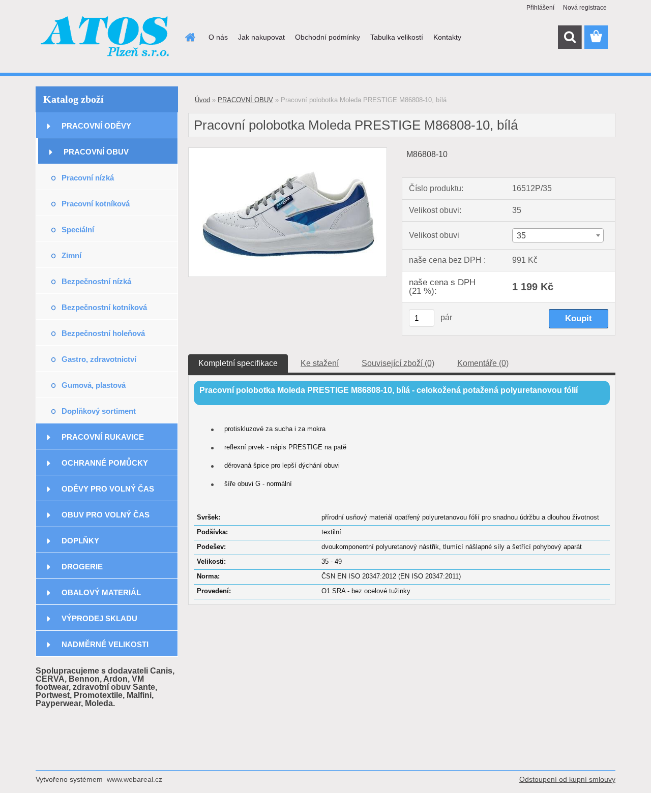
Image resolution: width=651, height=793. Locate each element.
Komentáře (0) (483, 363)
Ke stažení (320, 363)
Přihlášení (540, 7)
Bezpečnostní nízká (96, 281)
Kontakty (447, 37)
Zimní (71, 255)
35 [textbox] (521, 235)
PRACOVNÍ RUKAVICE (103, 437)
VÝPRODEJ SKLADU (99, 618)
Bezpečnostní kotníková (104, 307)
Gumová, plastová (94, 385)
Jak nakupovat (261, 37)
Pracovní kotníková (96, 203)
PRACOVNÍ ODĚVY (96, 125)
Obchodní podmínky (327, 37)
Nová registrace (585, 7)
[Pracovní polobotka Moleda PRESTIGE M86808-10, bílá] (288, 151)
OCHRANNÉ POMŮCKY (105, 463)
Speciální (78, 229)
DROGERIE (82, 566)
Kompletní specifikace (238, 363)
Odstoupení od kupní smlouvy (567, 779)
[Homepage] (189, 37)
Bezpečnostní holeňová (103, 333)
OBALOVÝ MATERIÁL (101, 592)
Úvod (202, 100)
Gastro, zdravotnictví (99, 359)
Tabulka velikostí (396, 37)
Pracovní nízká (88, 177)
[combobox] (557, 235)
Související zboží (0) (398, 363)
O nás (218, 37)
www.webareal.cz (134, 779)
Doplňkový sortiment (99, 411)
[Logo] (105, 37)
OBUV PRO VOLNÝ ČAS (106, 514)
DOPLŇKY (80, 540)
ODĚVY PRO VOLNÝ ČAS (108, 488)
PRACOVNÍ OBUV (96, 151)
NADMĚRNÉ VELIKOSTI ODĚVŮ (105, 648)
